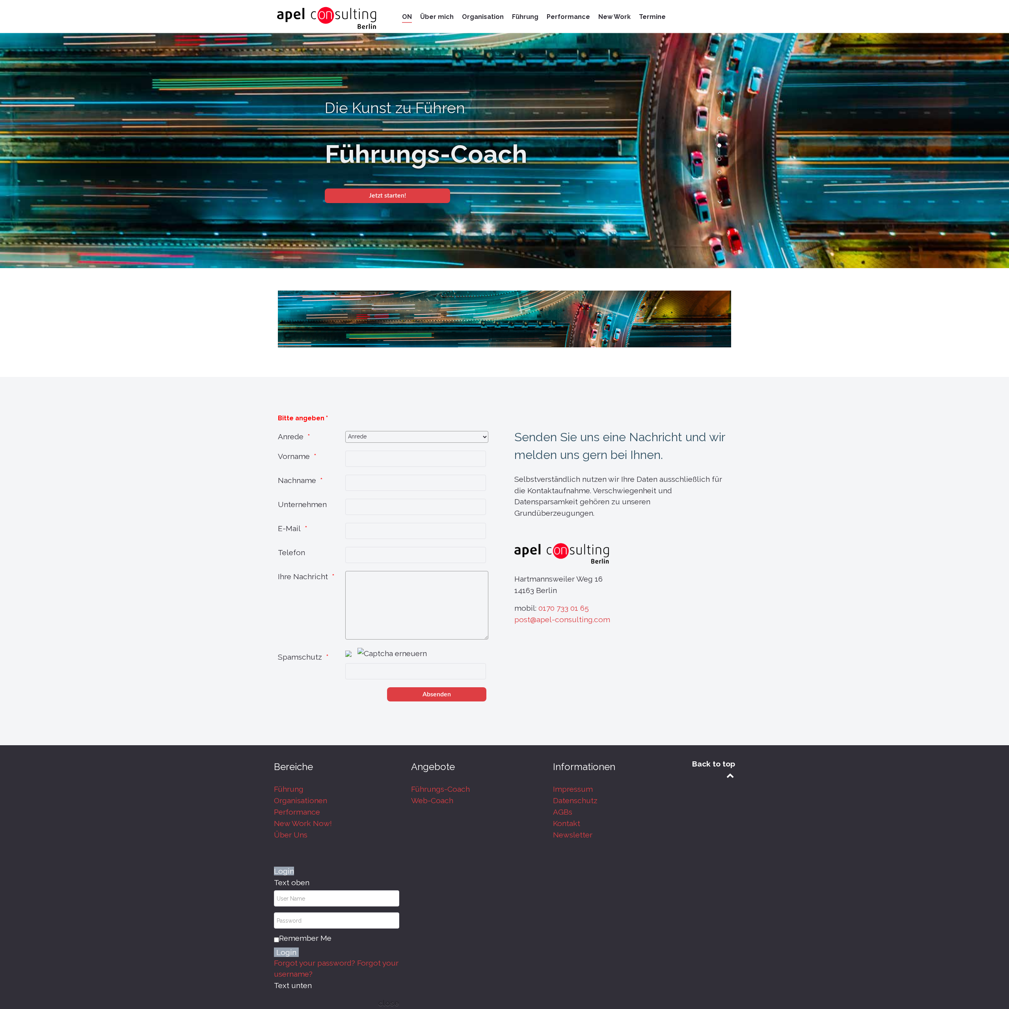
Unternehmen (302, 504)
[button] (719, 95)
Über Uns (290, 834)
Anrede (290, 436)
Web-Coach (432, 800)
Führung (288, 789)
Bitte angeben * (303, 418)
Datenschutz (575, 800)
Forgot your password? (314, 963)
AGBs (562, 812)
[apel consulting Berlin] (327, 17)
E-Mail (289, 528)
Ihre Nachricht (303, 576)
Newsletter (572, 834)
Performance (297, 812)
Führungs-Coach (440, 789)
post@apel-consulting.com (562, 619)
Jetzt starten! (387, 195)
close (388, 1003)
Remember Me (305, 938)
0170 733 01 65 (563, 608)
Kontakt (566, 823)
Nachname (297, 480)
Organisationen (300, 800)
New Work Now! (303, 823)
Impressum (573, 789)
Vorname (294, 456)
